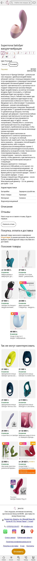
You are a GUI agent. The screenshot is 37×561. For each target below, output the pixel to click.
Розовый (13, 64)
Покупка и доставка (10, 546)
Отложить (18, 552)
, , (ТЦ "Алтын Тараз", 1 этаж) (19, 520)
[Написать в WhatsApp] (5, 531)
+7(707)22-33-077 (13, 526)
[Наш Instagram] (14, 531)
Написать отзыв (8, 224)
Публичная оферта (24, 537)
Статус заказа (10, 537)
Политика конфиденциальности (18, 542)
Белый (4, 64)
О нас (22, 546)
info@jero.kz (28, 526)
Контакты (30, 546)
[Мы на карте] (32, 531)
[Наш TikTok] (23, 531)
